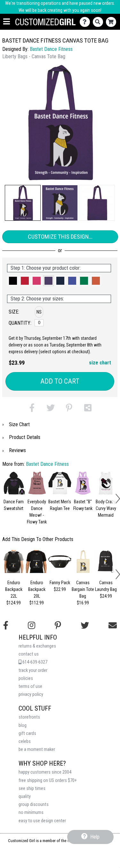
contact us (29, 654)
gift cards (27, 733)
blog (23, 725)
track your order (33, 670)
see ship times (32, 788)
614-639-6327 (34, 662)
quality (25, 796)
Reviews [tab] (17, 450)
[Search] (99, 22)
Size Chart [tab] (19, 424)
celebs (25, 741)
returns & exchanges (37, 646)
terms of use (30, 686)
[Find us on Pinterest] (58, 625)
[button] (22, 202)
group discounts (34, 804)
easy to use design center (42, 821)
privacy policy (31, 694)
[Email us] (112, 625)
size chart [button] (100, 363)
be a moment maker (37, 749)
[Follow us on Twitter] (85, 625)
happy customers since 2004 (45, 772)
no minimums (31, 812)
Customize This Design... (60, 236)
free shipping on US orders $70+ (48, 780)
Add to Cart (59, 381)
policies (26, 678)
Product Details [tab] (24, 437)
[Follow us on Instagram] (31, 625)
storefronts (29, 717)
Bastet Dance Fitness (51, 49)
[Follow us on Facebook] (5, 625)
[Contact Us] (86, 22)
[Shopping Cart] (112, 22)
